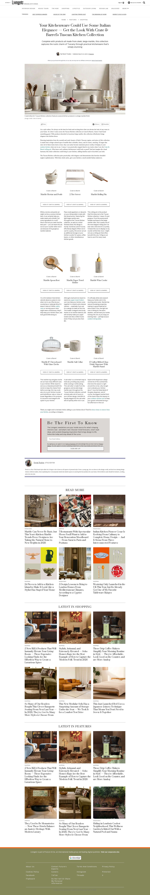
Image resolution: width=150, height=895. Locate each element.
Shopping (65, 8)
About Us (30, 866)
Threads (80, 875)
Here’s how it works (97, 60)
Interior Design (28, 8)
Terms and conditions (87, 866)
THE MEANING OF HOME (99, 14)
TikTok (54, 875)
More (124, 8)
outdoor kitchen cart (97, 398)
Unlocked (115, 8)
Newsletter (106, 124)
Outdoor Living (89, 8)
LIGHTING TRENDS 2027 (79, 14)
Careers (54, 872)
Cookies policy (32, 872)
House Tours (43, 8)
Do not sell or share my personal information (60, 881)
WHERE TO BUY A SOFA (119, 14)
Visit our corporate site (110, 852)
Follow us (97, 124)
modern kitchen (45, 147)
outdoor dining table (94, 319)
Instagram (81, 872)
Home (64, 20)
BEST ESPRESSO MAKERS (40, 14)
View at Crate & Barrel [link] (51, 204)
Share (44, 124)
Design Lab (103, 8)
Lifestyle (76, 8)
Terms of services (70, 444)
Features (73, 20)
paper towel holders (77, 300)
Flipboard (30, 879)
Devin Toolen (66, 54)
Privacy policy (108, 866)
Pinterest (106, 872)
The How (55, 8)
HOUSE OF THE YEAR (59, 14)
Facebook (30, 875)
